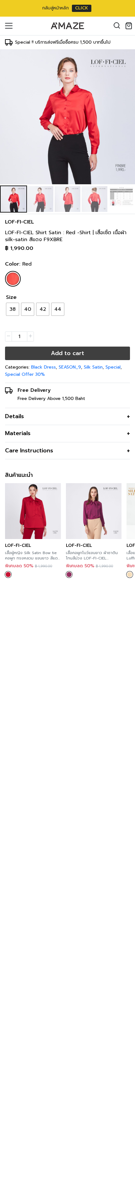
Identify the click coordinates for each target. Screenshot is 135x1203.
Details (14, 416)
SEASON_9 (70, 367)
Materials (17, 433)
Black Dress (43, 367)
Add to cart (67, 353)
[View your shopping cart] (130, 26)
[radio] (12, 309)
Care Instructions (29, 450)
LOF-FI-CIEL (19, 222)
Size (11, 297)
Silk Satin (93, 367)
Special (113, 367)
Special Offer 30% (25, 374)
